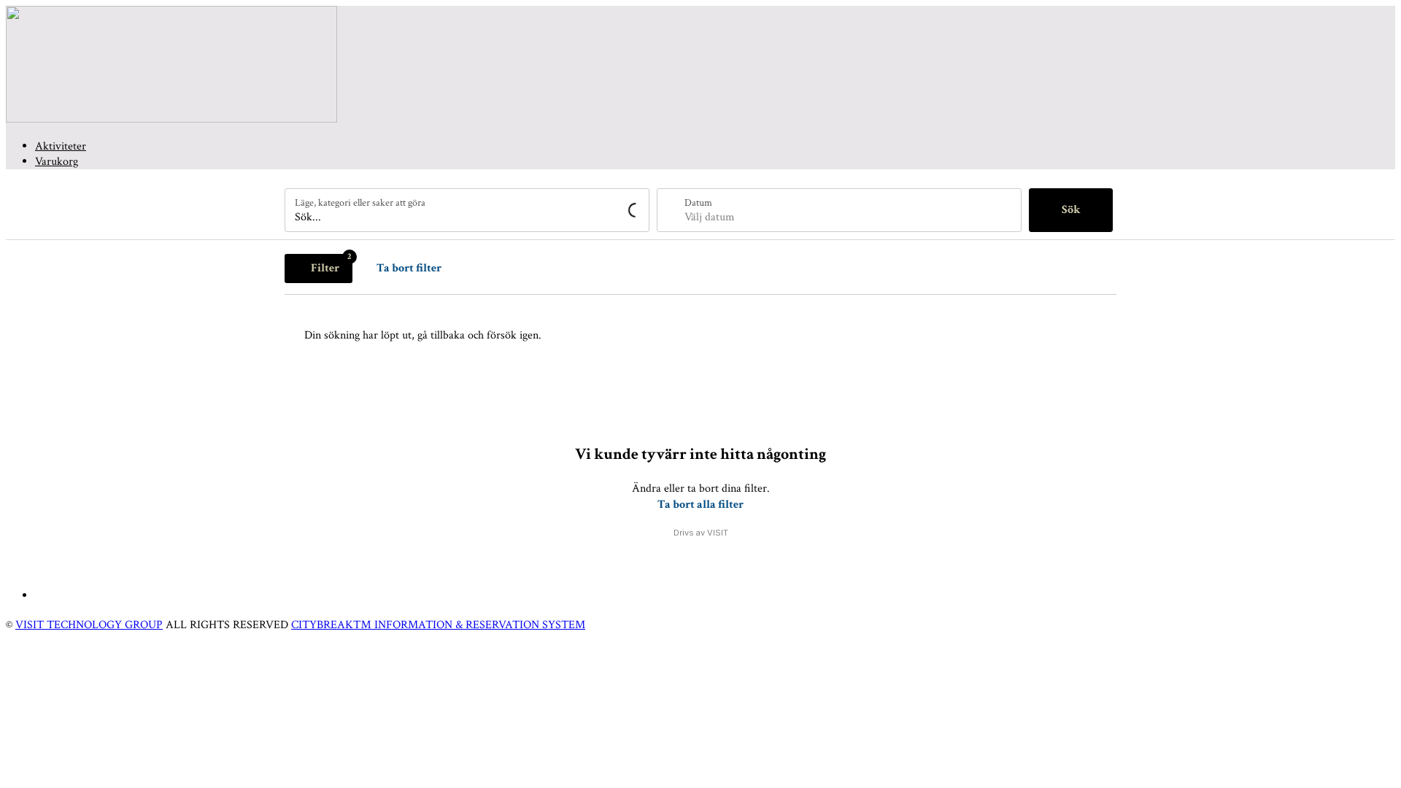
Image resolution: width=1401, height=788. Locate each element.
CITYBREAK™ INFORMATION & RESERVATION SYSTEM (438, 625)
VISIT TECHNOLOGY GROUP (89, 625)
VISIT (717, 533)
